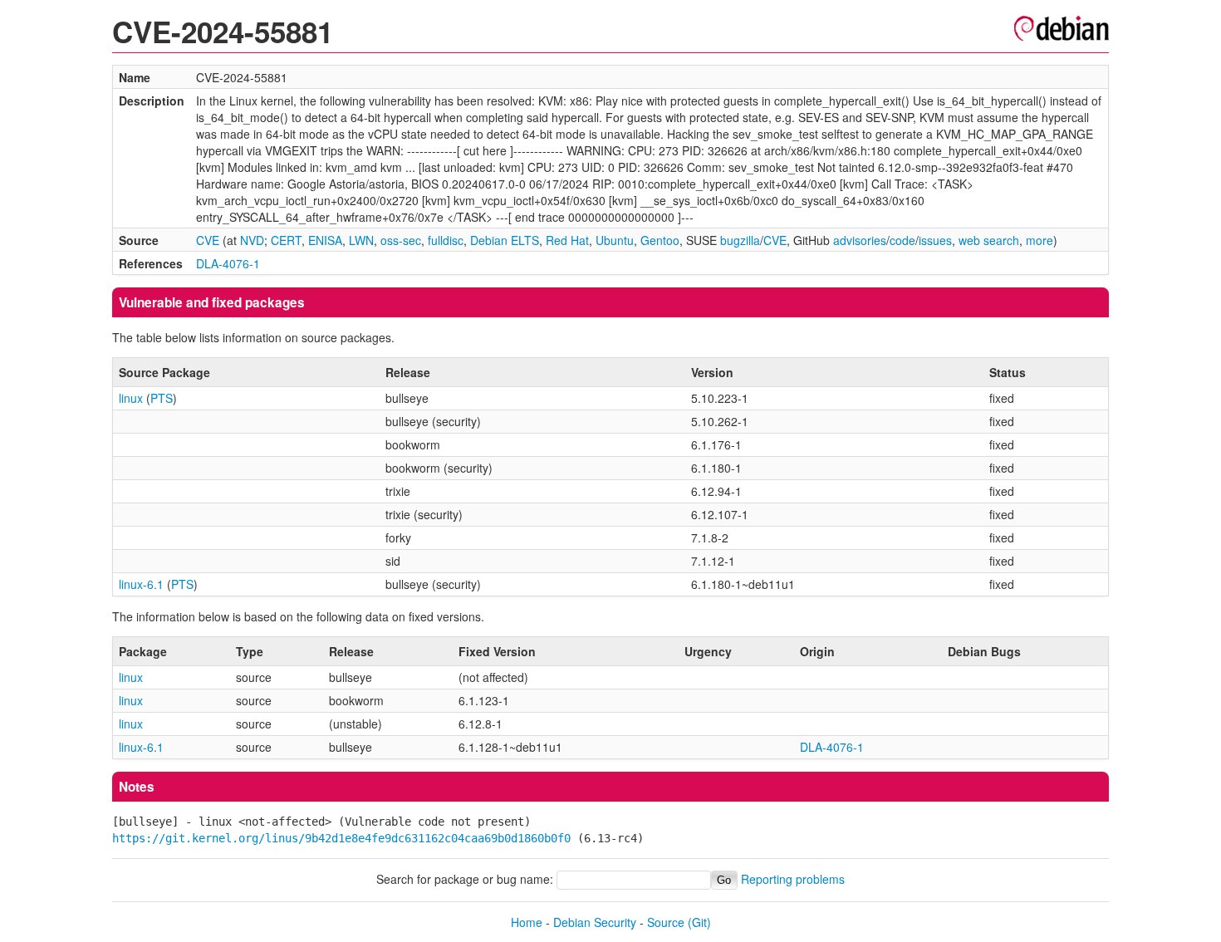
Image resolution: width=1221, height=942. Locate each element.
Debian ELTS (504, 240)
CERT (286, 240)
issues (935, 240)
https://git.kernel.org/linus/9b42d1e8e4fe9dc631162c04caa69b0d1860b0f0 (341, 838)
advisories (859, 240)
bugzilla (740, 240)
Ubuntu (615, 240)
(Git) (699, 922)
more (1039, 240)
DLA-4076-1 (228, 263)
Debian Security (594, 922)
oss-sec (400, 240)
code (902, 240)
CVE (207, 240)
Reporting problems (793, 879)
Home (526, 922)
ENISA (325, 240)
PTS (161, 398)
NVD (252, 240)
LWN (361, 240)
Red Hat (567, 240)
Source (665, 922)
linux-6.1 (141, 584)
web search (989, 240)
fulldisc (445, 240)
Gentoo (659, 240)
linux (131, 398)
